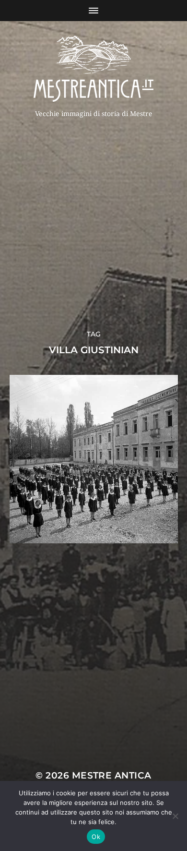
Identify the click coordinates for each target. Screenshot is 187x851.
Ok (96, 836)
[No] (175, 816)
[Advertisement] (93, 221)
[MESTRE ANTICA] (94, 69)
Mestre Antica (112, 775)
